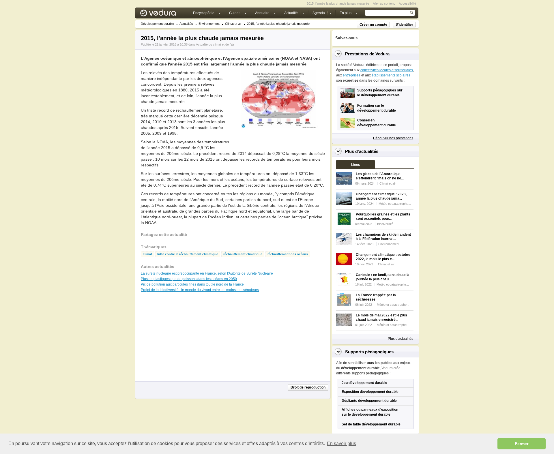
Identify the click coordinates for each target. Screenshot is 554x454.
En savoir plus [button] (341, 443)
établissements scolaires (391, 75)
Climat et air (233, 23)
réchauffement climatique (242, 254)
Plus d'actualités (400, 338)
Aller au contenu (384, 3)
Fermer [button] (521, 443)
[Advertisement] (278, 141)
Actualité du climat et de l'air (215, 44)
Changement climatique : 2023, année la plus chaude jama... (381, 196)
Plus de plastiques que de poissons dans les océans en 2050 (189, 279)
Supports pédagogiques (369, 351)
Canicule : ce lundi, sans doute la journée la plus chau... (382, 277)
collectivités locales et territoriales (386, 70)
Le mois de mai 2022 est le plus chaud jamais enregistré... (381, 317)
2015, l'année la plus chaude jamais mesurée (278, 23)
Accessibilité (407, 3)
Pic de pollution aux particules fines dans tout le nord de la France (192, 284)
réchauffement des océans (287, 254)
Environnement (209, 23)
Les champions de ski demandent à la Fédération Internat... (383, 236)
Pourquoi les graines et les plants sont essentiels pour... (383, 216)
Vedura (165, 14)
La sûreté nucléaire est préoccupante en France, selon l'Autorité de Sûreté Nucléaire (207, 273)
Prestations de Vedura (367, 53)
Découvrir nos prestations (393, 138)
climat (147, 254)
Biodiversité (385, 224)
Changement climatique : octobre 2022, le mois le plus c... (383, 257)
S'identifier (404, 24)
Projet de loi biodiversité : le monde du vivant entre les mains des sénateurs (200, 290)
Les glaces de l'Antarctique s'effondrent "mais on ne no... (380, 176)
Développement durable (157, 23)
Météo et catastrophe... (395, 203)
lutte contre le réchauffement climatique (187, 254)
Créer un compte (373, 24)
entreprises (351, 75)
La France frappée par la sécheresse (376, 297)
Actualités (186, 23)
